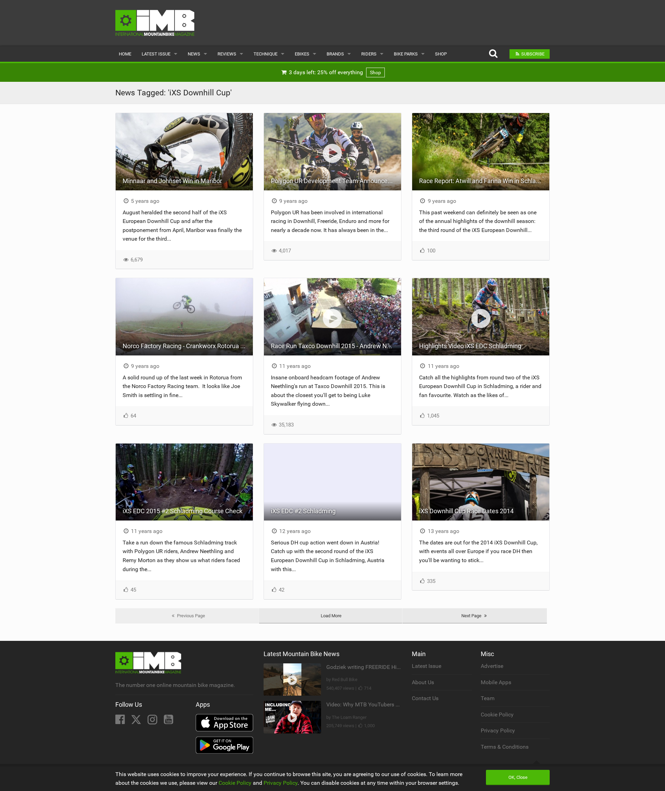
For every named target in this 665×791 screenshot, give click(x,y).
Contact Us (425, 698)
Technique (265, 54)
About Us (423, 682)
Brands (335, 54)
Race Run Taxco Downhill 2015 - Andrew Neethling (336, 346)
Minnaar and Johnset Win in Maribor (172, 180)
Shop (441, 54)
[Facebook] (120, 721)
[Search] (493, 54)
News (194, 54)
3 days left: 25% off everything (334, 72)
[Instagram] (153, 721)
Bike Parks (406, 54)
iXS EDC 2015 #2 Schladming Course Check (182, 511)
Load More (331, 615)
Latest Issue (156, 54)
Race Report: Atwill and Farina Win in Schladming (484, 180)
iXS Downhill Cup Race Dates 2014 (466, 511)
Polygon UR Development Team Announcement (336, 180)
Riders (368, 54)
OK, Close (517, 777)
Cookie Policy (497, 714)
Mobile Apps (496, 682)
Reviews (227, 54)
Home (125, 54)
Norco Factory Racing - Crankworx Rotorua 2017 (188, 346)
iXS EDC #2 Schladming (303, 511)
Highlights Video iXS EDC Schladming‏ (470, 346)
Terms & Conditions (505, 746)
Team (488, 698)
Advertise (492, 666)
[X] (136, 721)
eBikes (302, 54)
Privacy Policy (498, 730)
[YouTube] (168, 721)
